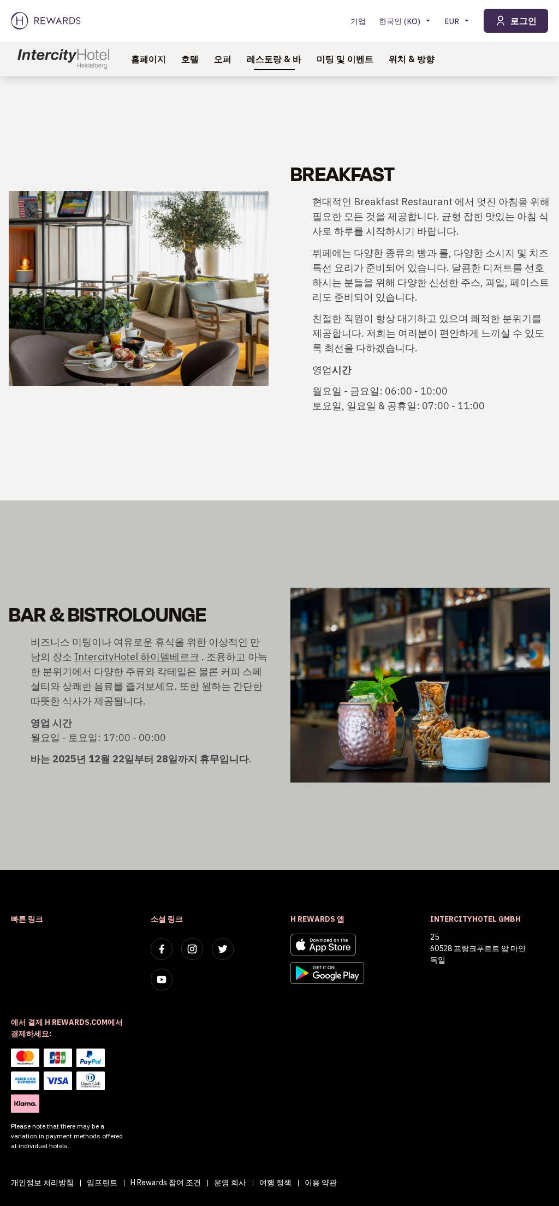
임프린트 (102, 1182)
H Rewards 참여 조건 (165, 1182)
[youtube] (162, 979)
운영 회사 (230, 1182)
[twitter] (223, 949)
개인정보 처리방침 (42, 1182)
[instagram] (192, 949)
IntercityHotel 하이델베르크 (136, 656)
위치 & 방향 (412, 58)
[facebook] (162, 949)
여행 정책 (275, 1182)
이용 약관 (321, 1182)
